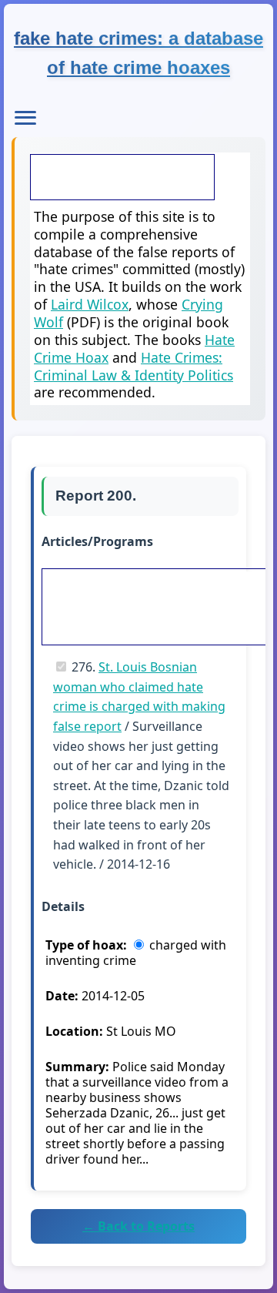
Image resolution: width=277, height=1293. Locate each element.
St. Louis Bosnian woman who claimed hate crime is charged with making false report (139, 696)
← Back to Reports (138, 1226)
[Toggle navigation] (25, 117)
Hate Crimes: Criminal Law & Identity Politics (133, 366)
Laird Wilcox (89, 304)
